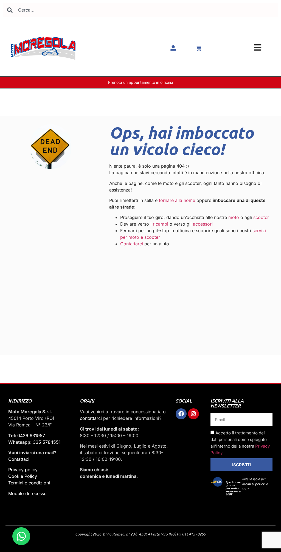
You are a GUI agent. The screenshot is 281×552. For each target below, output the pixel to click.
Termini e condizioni (29, 483)
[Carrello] (198, 48)
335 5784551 (47, 442)
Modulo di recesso (27, 493)
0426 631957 (31, 435)
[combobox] (140, 10)
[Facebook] (181, 413)
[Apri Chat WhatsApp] (21, 536)
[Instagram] (193, 413)
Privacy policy (23, 469)
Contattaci (18, 459)
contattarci (91, 418)
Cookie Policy (22, 476)
